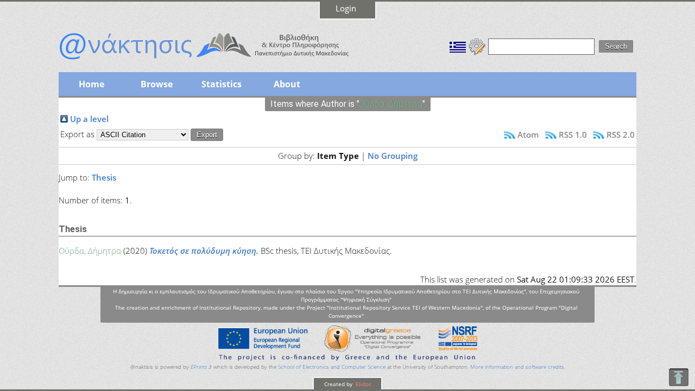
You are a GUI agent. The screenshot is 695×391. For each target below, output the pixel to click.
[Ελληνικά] (457, 45)
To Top (678, 377)
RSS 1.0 (573, 134)
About (287, 84)
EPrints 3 (201, 366)
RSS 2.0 (620, 134)
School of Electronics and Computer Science (332, 366)
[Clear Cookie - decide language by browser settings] (477, 45)
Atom (528, 134)
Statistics (221, 84)
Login (346, 8)
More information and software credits (517, 366)
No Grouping (393, 155)
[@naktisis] (221, 60)
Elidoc (362, 384)
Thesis (104, 177)
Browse (157, 84)
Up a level (89, 118)
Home (91, 84)
